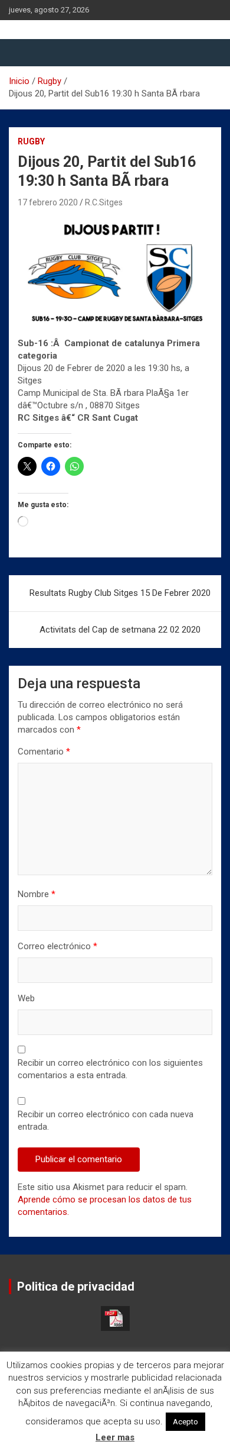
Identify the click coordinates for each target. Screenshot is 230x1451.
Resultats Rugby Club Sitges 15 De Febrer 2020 (120, 593)
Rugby (31, 141)
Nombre (36, 894)
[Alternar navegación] (23, 52)
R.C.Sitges (104, 202)
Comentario (44, 751)
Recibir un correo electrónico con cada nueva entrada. (105, 1120)
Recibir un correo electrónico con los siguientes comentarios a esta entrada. (110, 1069)
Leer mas (115, 1437)
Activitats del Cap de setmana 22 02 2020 (120, 629)
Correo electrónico (57, 946)
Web (26, 998)
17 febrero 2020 (48, 202)
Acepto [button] (185, 1421)
